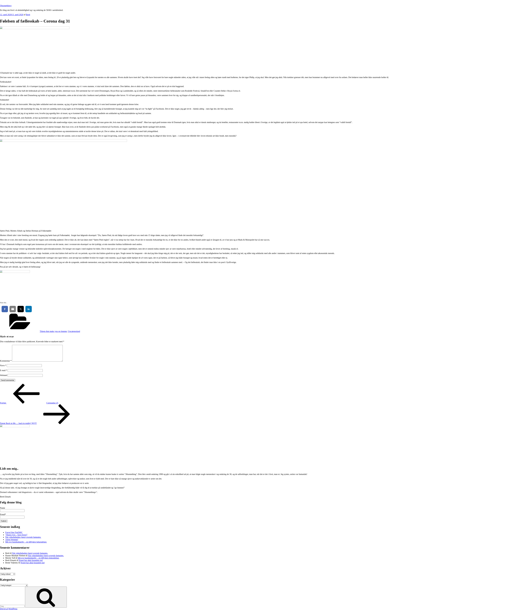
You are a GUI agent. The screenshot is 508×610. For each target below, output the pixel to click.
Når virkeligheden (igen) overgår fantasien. (23, 537)
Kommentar (6, 361)
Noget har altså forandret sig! (31, 560)
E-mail (3, 370)
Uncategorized (74, 331)
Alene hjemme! (11, 539)
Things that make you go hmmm (53, 331)
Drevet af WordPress (8, 609)
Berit (28, 14)
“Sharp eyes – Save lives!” (16, 535)
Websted (3, 375)
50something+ (6, 5)
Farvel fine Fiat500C (14, 532)
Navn (3, 365)
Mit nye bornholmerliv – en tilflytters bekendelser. (26, 542)
